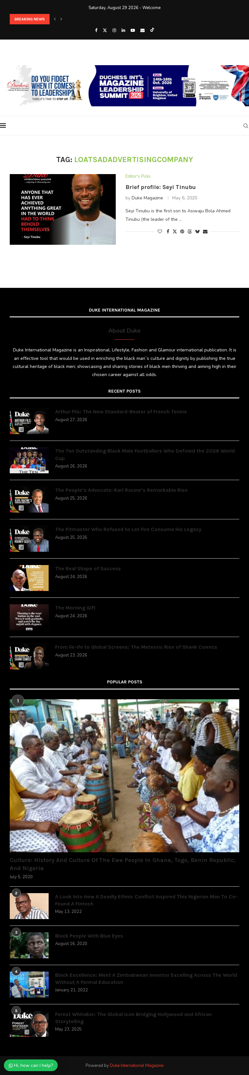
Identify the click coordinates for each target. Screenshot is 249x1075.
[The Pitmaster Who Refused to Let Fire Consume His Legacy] (29, 539)
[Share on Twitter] (174, 232)
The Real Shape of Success (88, 568)
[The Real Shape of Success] (29, 578)
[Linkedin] (123, 30)
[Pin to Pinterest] (182, 232)
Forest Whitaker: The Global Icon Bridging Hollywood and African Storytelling (133, 1017)
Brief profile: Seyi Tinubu (160, 187)
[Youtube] (133, 30)
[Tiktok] (152, 30)
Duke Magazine (147, 198)
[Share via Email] (205, 232)
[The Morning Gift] (29, 617)
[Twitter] (105, 30)
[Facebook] (96, 30)
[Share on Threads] (189, 232)
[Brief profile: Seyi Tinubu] (63, 209)
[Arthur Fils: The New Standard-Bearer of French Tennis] (29, 421)
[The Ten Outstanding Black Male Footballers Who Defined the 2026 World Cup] (29, 460)
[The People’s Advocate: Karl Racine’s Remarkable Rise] (29, 500)
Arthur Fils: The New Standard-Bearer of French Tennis (121, 411)
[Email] (142, 30)
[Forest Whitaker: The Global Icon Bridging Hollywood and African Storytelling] (29, 1024)
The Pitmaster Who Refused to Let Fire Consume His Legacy (128, 529)
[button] (54, 19)
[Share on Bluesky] (197, 232)
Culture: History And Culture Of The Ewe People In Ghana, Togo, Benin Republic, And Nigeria (123, 864)
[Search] (246, 125)
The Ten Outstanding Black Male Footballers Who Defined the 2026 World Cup (145, 454)
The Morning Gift (75, 608)
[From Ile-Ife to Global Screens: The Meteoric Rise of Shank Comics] (29, 656)
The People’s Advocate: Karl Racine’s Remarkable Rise (121, 490)
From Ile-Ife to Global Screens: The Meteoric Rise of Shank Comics (136, 647)
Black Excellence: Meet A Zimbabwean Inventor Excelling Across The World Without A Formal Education (146, 978)
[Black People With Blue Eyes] (29, 945)
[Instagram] (114, 30)
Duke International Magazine (136, 1066)
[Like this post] (160, 232)
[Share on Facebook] (168, 232)
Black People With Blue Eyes (89, 936)
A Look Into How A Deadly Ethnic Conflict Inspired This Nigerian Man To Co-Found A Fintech (146, 900)
